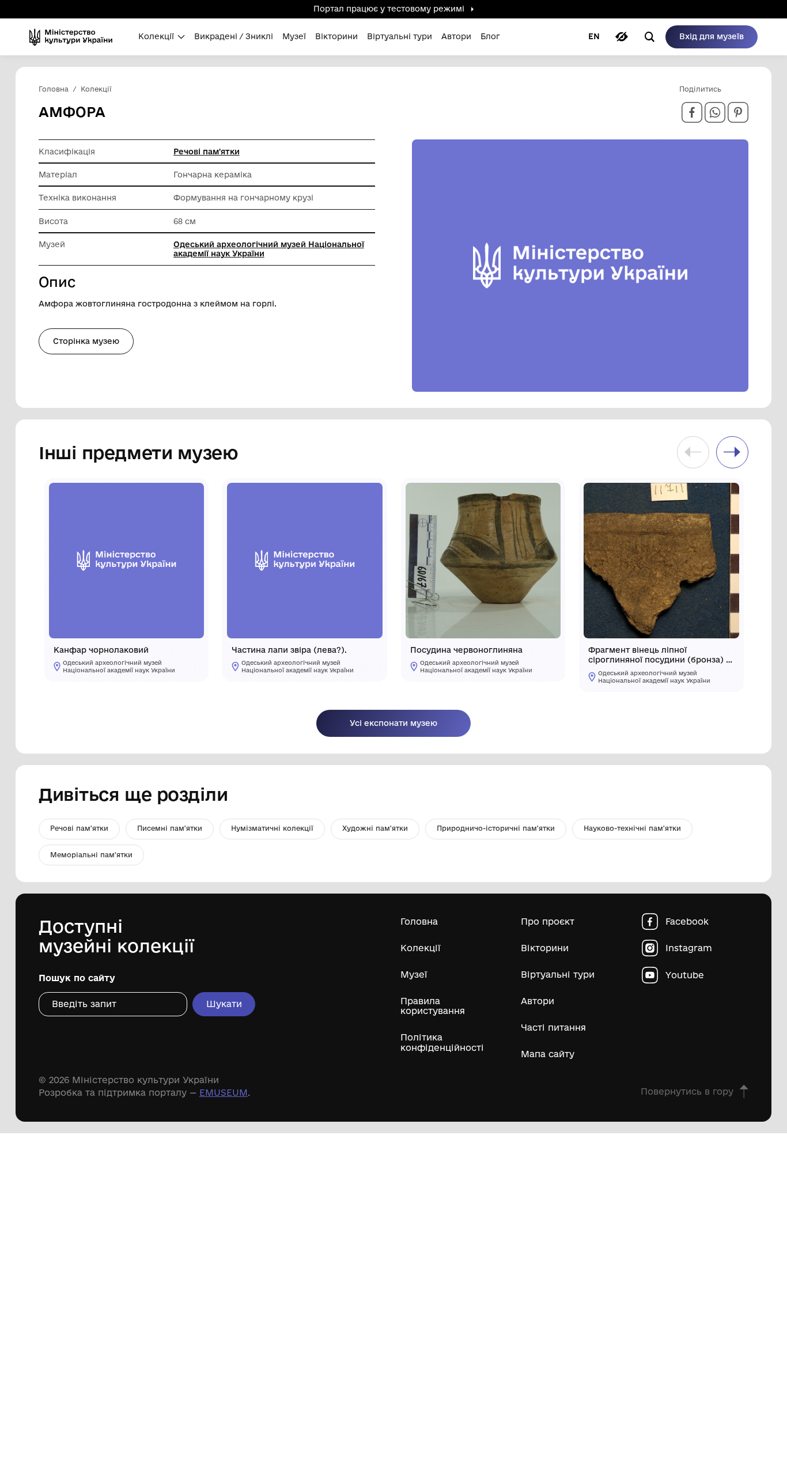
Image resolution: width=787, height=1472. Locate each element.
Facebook (687, 921)
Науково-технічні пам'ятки (632, 828)
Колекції (420, 948)
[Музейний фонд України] (74, 37)
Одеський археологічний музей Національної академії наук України (268, 249)
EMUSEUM (223, 1093)
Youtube (684, 975)
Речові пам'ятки (206, 151)
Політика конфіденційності (442, 1042)
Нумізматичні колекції (272, 828)
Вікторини (545, 948)
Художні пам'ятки (375, 828)
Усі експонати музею (393, 723)
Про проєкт (547, 921)
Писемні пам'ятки (169, 828)
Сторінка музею (86, 341)
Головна (419, 921)
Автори (537, 1001)
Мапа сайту (547, 1054)
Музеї (413, 974)
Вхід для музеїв (711, 36)
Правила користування (432, 1006)
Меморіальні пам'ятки (91, 854)
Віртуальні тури (558, 974)
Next (732, 452)
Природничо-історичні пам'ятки (496, 828)
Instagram (688, 948)
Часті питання (553, 1027)
